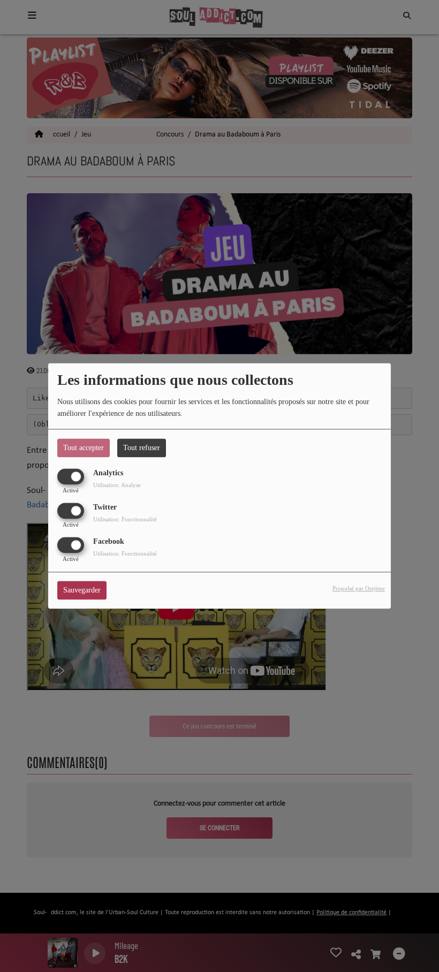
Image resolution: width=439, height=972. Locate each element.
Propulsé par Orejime (358, 589)
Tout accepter (83, 448)
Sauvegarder (82, 591)
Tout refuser (141, 448)
